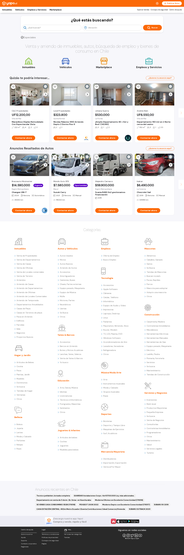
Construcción (151, 314)
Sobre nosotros (27, 534)
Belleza (18, 417)
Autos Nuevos (66, 264)
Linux (105, 317)
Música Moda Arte (111, 372)
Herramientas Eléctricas (157, 334)
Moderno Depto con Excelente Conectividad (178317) (126, 504)
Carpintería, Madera (156, 321)
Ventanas (21, 395)
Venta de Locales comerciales (30, 272)
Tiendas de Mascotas (156, 272)
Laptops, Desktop (111, 313)
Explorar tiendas (143, 10)
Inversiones (152, 400)
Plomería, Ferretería (155, 358)
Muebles (20, 378)
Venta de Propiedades (27, 255)
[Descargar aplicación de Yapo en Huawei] (113, 521)
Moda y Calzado (24, 436)
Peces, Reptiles (153, 280)
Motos (63, 259)
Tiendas (67, 537)
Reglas (44, 544)
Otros (19, 399)
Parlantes (107, 321)
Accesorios (65, 272)
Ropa (19, 448)
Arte (105, 379)
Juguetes (64, 445)
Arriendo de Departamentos (30, 288)
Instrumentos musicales (114, 383)
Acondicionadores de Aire (115, 342)
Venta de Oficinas (25, 268)
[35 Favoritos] (55, 87)
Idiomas (63, 392)
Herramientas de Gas (156, 342)
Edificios (20, 320)
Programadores (154, 432)
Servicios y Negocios (155, 392)
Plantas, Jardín (23, 374)
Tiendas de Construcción (158, 374)
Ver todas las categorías (73, 534)
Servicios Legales (154, 448)
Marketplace (56, 10)
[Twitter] (132, 535)
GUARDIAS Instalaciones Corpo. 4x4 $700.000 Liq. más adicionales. (104, 496)
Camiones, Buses (67, 280)
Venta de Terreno (25, 276)
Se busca (21, 386)
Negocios (21, 333)
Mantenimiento (153, 370)
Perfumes (21, 440)
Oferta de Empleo (111, 255)
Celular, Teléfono (110, 297)
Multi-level (151, 404)
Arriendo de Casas (25, 284)
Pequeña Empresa (155, 412)
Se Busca (64, 312)
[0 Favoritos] (13, 87)
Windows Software (112, 338)
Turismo (150, 453)
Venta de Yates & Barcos (71, 358)
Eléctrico (151, 350)
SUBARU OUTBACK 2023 (139, 509)
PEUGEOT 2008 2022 (88, 504)
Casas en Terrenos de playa (29, 312)
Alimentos (151, 255)
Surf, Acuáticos (110, 433)
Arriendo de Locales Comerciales (32, 296)
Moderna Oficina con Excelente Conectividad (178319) (119, 500)
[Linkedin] (136, 535)
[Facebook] (124, 535)
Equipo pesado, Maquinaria (72, 288)
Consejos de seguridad (159, 10)
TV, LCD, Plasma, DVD (112, 334)
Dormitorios (22, 382)
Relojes (20, 444)
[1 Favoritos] (96, 157)
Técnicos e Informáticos (71, 400)
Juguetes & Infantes (69, 430)
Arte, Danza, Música (69, 387)
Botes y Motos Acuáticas (71, 350)
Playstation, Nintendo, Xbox (116, 326)
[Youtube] (140, 535)
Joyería (20, 428)
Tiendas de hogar (25, 391)
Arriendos (21, 280)
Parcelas (20, 325)
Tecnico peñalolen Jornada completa (53, 496)
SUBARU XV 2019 (161, 504)
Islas (18, 329)
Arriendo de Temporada (28, 300)
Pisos (19, 370)
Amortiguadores (67, 276)
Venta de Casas (24, 264)
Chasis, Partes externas (70, 284)
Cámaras (107, 293)
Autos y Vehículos (68, 248)
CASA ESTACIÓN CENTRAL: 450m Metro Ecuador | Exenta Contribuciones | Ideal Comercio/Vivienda (81, 509)
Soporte (24, 541)
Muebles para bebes (69, 449)
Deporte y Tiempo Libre (114, 425)
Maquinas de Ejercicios (113, 429)
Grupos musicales (111, 392)
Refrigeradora (109, 350)
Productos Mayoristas (157, 408)
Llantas (63, 308)
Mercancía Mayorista (113, 451)
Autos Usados (66, 255)
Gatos (149, 264)
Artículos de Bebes (25, 362)
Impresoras (108, 309)
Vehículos (19, 10)
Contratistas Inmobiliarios (158, 326)
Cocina (20, 366)
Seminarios (65, 408)
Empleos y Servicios (36, 10)
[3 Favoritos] (96, 87)
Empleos (106, 248)
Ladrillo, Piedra (153, 354)
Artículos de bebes (68, 437)
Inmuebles (7, 10)
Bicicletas (107, 421)
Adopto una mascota (156, 292)
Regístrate (24, 547)
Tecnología (107, 278)
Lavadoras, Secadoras (113, 346)
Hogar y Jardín (22, 355)
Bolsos (20, 424)
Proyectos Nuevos (25, 337)
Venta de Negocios (155, 420)
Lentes (20, 432)
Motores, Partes (67, 300)
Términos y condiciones (50, 534)
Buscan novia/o (153, 276)
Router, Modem (110, 330)
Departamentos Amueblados (30, 304)
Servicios (151, 362)
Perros (150, 284)
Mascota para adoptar (157, 288)
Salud (149, 444)
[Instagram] (128, 535)
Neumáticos (65, 304)
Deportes (106, 414)
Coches (63, 441)
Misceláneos (152, 330)
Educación (63, 380)
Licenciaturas (66, 396)
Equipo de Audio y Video (114, 305)
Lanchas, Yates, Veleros (70, 354)
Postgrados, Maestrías (70, 404)
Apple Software (110, 289)
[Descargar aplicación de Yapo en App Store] (122, 521)
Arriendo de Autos (68, 268)
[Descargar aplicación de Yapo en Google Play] (133, 521)
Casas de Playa (23, 308)
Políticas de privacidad (50, 537)
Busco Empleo (109, 259)
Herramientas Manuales (157, 338)
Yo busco (64, 362)
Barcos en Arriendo (68, 346)
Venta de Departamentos (28, 259)
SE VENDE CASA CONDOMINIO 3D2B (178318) (56, 504)
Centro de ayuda (175, 10)
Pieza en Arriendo (25, 316)
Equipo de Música (68, 292)
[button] (45, 94)
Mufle (62, 296)
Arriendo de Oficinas (26, 292)
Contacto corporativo (29, 544)
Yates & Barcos (66, 334)
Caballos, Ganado (155, 259)
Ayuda (23, 537)
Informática (108, 301)
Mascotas (149, 248)
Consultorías (152, 424)
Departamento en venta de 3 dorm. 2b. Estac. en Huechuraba (64, 500)
